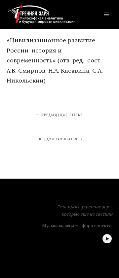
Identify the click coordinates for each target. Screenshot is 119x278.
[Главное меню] (106, 14)
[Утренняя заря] (41, 14)
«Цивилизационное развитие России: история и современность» (51, 50)
